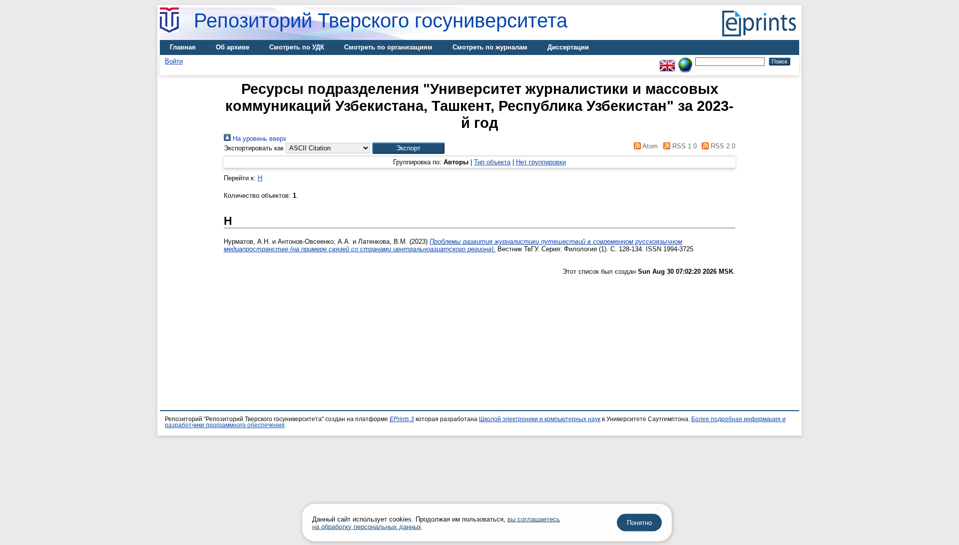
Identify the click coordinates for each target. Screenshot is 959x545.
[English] (667, 61)
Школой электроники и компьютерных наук (539, 419)
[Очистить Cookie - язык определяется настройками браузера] (685, 61)
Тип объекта (492, 162)
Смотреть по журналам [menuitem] (490, 47)
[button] (408, 148)
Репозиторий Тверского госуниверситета (380, 20)
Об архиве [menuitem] (232, 47)
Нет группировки (541, 162)
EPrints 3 (402, 419)
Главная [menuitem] (183, 47)
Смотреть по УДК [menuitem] (296, 47)
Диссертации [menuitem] (568, 47)
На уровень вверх (259, 138)
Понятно (639, 523)
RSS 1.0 (683, 146)
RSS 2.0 (722, 146)
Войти (174, 61)
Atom (649, 146)
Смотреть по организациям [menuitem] (388, 47)
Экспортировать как (254, 148)
